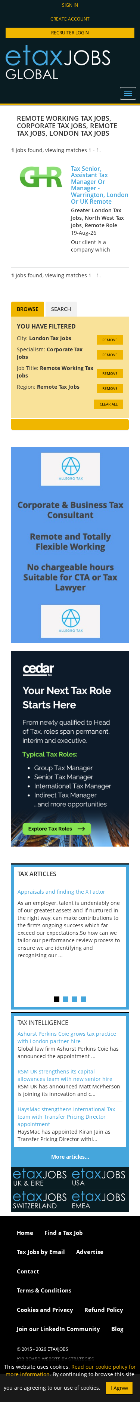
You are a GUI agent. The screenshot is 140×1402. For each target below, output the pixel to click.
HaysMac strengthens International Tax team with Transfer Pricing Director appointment (66, 1117)
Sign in (70, 5)
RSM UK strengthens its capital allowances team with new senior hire (65, 1075)
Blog (117, 1328)
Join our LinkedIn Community (58, 1328)
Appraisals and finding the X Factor (61, 891)
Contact (28, 1271)
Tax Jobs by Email (41, 1251)
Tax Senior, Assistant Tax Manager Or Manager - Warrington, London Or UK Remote (99, 185)
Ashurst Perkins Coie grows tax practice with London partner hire (67, 1037)
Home (25, 1232)
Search (61, 308)
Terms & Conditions (44, 1290)
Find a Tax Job (63, 1232)
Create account (70, 19)
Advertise (89, 1251)
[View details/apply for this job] (41, 175)
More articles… (70, 1156)
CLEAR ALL (109, 404)
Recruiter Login (70, 33)
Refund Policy (103, 1309)
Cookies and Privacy (45, 1309)
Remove (110, 339)
